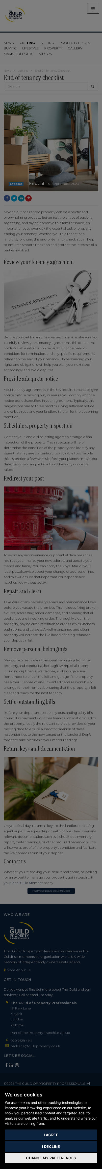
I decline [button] (51, 1146)
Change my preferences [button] (51, 1158)
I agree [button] (51, 1135)
